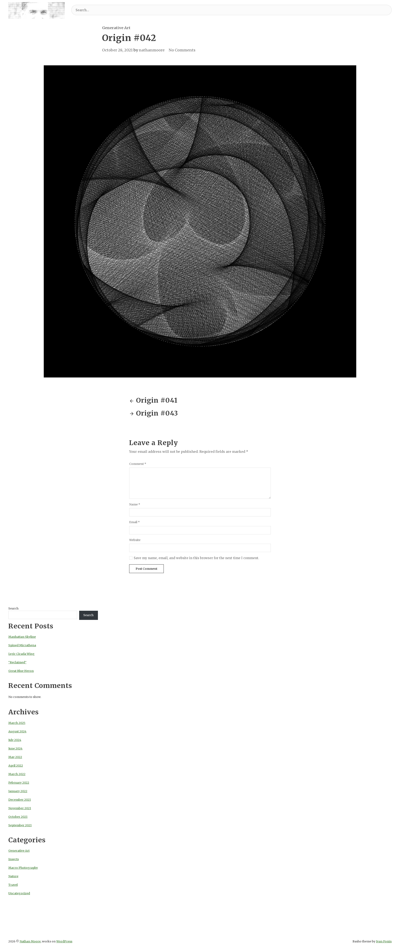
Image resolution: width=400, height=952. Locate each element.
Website (134, 540)
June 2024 (15, 748)
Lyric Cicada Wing (21, 654)
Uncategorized (19, 893)
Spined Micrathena (22, 645)
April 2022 (15, 765)
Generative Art (116, 27)
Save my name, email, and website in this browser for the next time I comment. (196, 558)
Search (13, 608)
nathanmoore (152, 50)
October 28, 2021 (117, 50)
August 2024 (17, 731)
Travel (13, 885)
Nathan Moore (30, 941)
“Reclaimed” (17, 662)
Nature (13, 876)
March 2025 (16, 723)
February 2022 (18, 782)
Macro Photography (23, 868)
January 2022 (17, 791)
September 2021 (20, 825)
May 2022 (15, 757)
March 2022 (16, 774)
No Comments (182, 50)
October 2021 (18, 817)
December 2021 (19, 800)
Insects (13, 859)
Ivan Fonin (384, 941)
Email (134, 522)
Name (134, 504)
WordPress (64, 941)
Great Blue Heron (21, 671)
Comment (137, 463)
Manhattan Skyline (22, 637)
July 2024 (14, 740)
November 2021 (19, 808)
